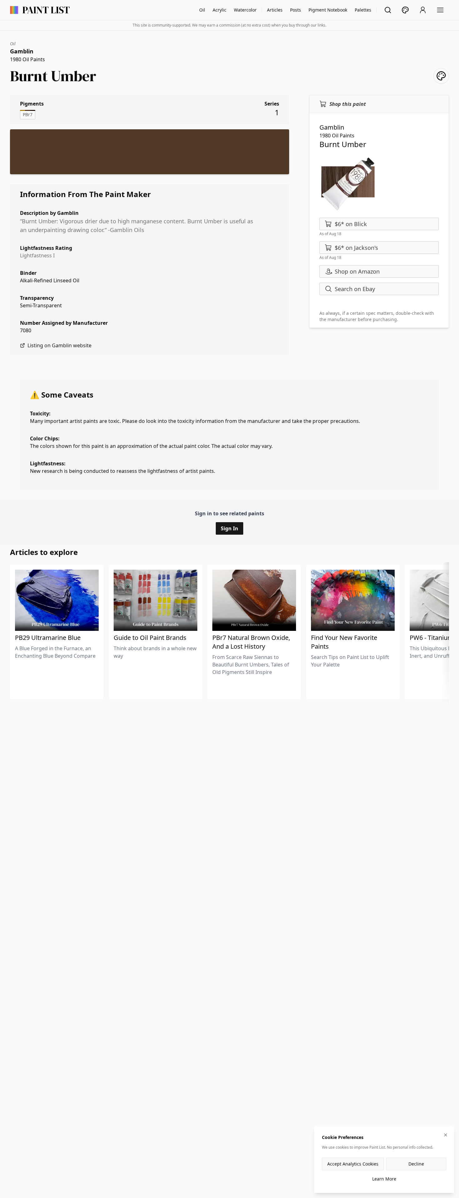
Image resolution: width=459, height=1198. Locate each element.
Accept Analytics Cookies (352, 1164)
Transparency (37, 298)
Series (271, 103)
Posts (295, 10)
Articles (275, 10)
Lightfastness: (48, 463)
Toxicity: (40, 413)
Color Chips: (45, 438)
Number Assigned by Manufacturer (64, 322)
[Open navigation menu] (440, 10)
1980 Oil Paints (27, 59)
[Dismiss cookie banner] (445, 1135)
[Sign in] (423, 10)
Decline (416, 1164)
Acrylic (219, 10)
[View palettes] (405, 10)
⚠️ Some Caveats (61, 394)
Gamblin (21, 51)
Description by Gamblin (49, 213)
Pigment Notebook (327, 10)
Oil (202, 10)
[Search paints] (388, 10)
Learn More (384, 1179)
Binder (28, 273)
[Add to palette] (441, 76)
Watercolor (245, 10)
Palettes (363, 10)
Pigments (32, 103)
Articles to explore (44, 552)
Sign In (229, 528)
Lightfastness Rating (46, 248)
